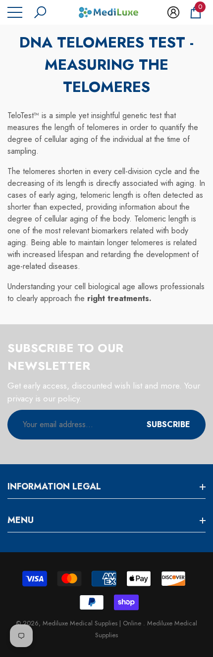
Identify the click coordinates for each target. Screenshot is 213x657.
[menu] (14, 12)
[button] (40, 12)
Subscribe (168, 424)
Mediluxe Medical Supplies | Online (93, 623)
